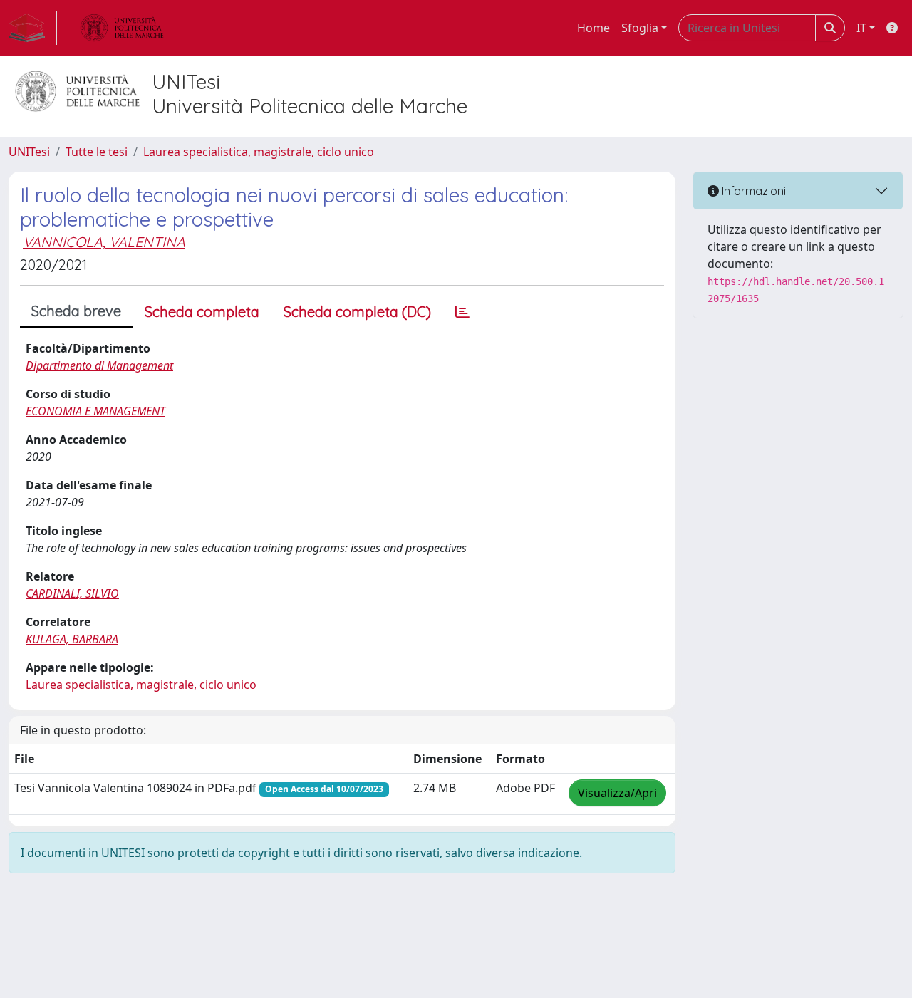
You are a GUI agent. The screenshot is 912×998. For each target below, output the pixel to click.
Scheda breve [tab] (76, 311)
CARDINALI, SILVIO (72, 593)
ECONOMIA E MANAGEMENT (95, 411)
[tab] (462, 312)
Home (593, 28)
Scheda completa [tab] (202, 312)
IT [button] (861, 28)
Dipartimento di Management (99, 365)
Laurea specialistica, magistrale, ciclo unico (258, 152)
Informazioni (752, 191)
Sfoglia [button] (639, 28)
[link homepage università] (121, 28)
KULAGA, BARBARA (72, 639)
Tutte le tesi (97, 152)
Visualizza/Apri (617, 793)
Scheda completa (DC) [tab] (357, 312)
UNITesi (29, 152)
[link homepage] (33, 28)
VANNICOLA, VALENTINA (104, 242)
